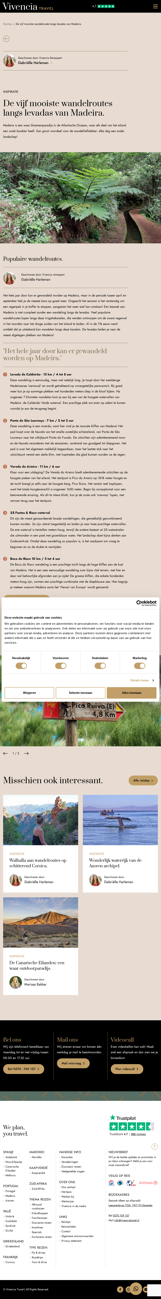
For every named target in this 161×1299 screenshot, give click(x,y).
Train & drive (39, 1262)
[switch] (60, 666)
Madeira (10, 1196)
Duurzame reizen (41, 1223)
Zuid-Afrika (38, 1189)
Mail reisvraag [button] (71, 1063)
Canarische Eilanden (12, 1168)
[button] (6, 39)
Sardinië (10, 1226)
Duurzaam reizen (71, 1167)
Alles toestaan (131, 692)
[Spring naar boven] (155, 1146)
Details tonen (140, 680)
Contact (65, 1231)
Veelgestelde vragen (73, 1171)
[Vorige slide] (5, 753)
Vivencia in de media (73, 1206)
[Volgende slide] (26, 753)
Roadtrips (37, 1257)
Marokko (37, 1157)
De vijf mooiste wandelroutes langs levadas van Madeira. (49, 24)
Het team (66, 1192)
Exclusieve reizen (42, 1237)
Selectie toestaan (80, 692)
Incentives (37, 1227)
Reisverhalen (68, 1227)
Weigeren (29, 692)
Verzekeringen (69, 1162)
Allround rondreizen (38, 1206)
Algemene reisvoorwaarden (77, 1236)
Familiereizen (39, 1218)
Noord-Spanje (13, 1162)
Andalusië (11, 1157)
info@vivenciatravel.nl (126, 1220)
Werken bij (67, 1197)
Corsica (10, 1262)
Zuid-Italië (11, 1221)
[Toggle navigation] (155, 6)
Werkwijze (67, 1201)
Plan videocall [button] (125, 1069)
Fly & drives (38, 1253)
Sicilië (9, 1230)
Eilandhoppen (40, 1213)
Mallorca (10, 1175)
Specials (37, 1232)
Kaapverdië (38, 1173)
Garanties (67, 1157)
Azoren (9, 1200)
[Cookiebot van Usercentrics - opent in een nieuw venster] (139, 603)
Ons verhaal (68, 1187)
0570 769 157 (121, 1215)
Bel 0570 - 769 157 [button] (22, 1069)
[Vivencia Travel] (28, 6)
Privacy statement (71, 1241)
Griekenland (12, 1246)
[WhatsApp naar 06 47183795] (136, 1288)
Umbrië (9, 1216)
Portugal (10, 1191)
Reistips (7, 24)
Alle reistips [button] (141, 780)
